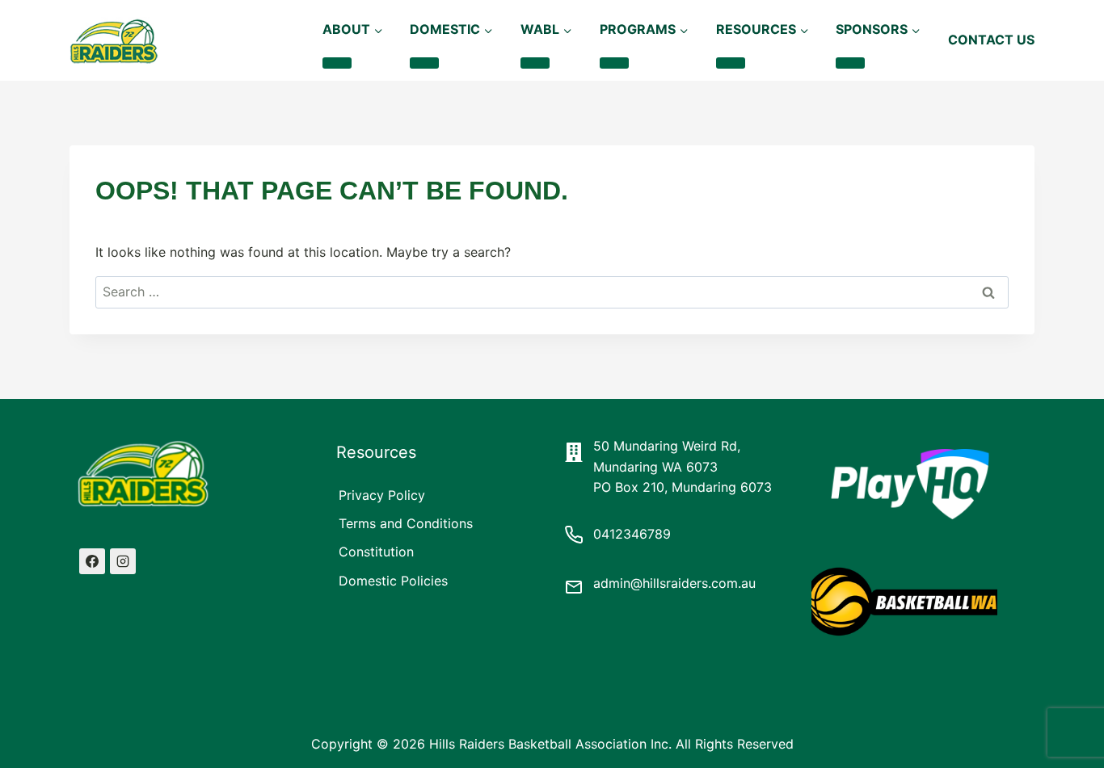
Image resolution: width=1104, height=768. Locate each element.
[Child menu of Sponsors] (850, 63)
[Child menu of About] (337, 63)
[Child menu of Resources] (730, 63)
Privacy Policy (382, 495)
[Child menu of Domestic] (424, 63)
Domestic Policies (393, 581)
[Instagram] (123, 561)
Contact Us (991, 39)
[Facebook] (92, 561)
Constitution (376, 551)
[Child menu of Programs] (614, 63)
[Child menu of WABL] (535, 63)
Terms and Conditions (406, 523)
